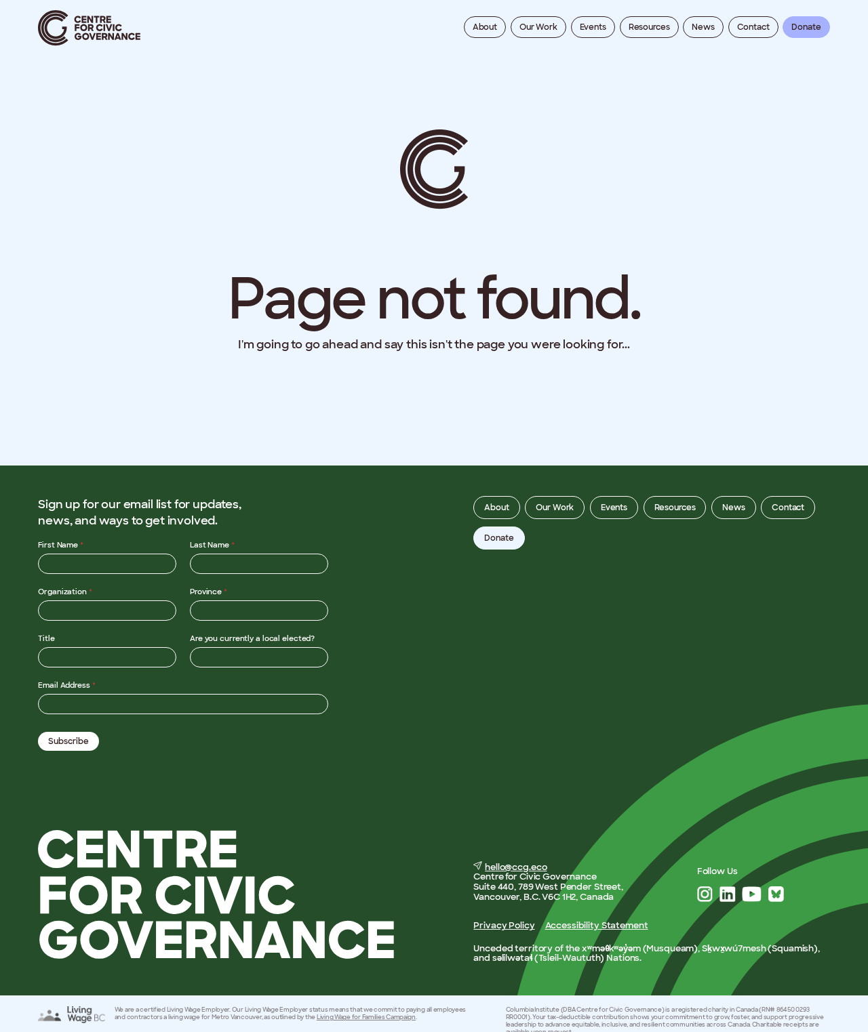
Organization (65, 591)
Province (208, 591)
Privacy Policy (503, 925)
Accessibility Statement (596, 925)
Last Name (212, 545)
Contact (753, 27)
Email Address (66, 685)
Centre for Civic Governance (89, 28)
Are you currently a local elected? (252, 638)
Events (593, 27)
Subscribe (68, 741)
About (485, 27)
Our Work (538, 27)
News (703, 27)
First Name (60, 545)
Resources (649, 27)
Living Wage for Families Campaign (366, 1017)
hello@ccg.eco (516, 867)
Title (46, 638)
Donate (806, 27)
